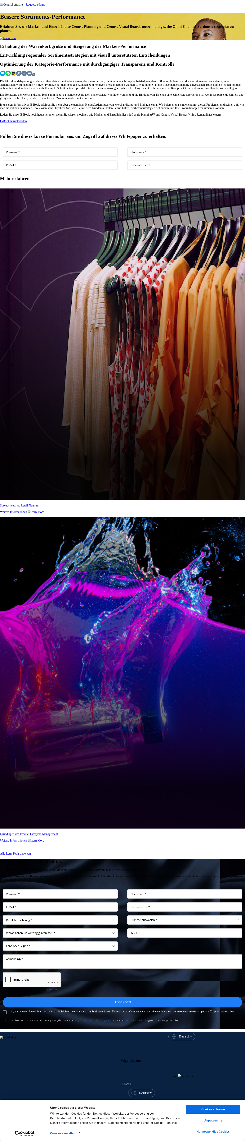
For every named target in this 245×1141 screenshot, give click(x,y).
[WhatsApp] (33, 75)
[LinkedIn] (29, 75)
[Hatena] (2, 75)
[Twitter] (18, 75)
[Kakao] (13, 75)
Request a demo (35, 4)
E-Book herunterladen (13, 121)
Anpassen (211, 1120)
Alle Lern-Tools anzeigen (15, 853)
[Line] (8, 75)
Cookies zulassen (213, 1109)
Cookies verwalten (62, 1133)
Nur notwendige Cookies (213, 1131)
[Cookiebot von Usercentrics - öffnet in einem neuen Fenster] (25, 1133)
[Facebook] (24, 75)
